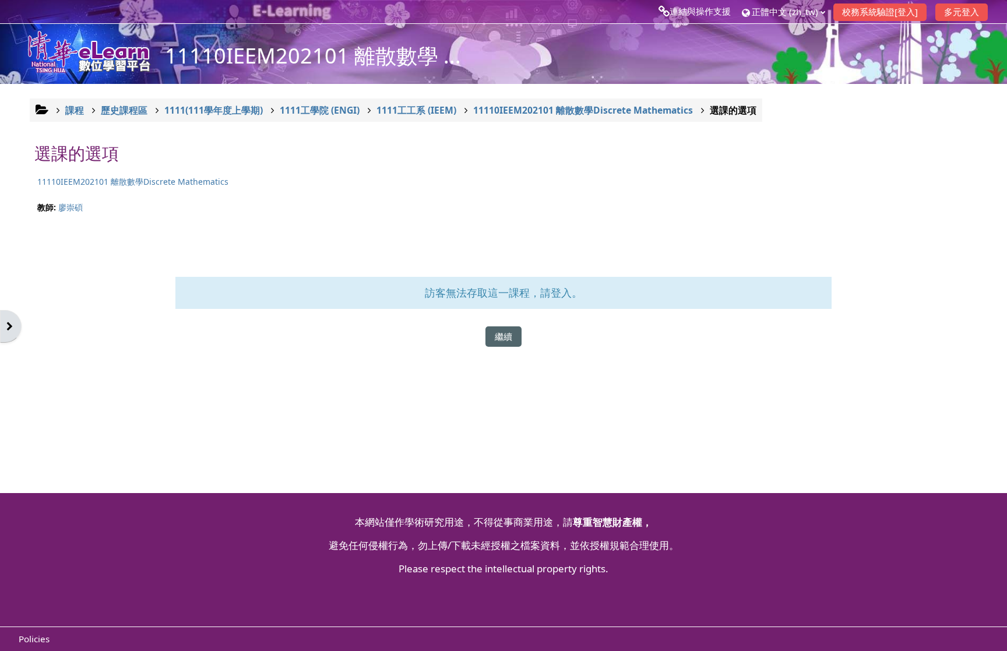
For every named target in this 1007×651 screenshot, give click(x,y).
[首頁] (83, 53)
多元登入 (961, 11)
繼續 (503, 336)
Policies (34, 639)
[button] (783, 11)
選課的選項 (733, 110)
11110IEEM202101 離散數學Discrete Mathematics (132, 181)
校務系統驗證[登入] (880, 11)
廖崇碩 (70, 207)
